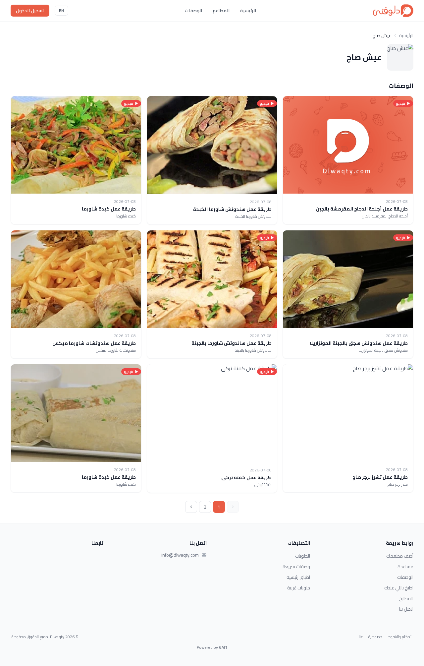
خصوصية (375, 636)
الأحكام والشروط (400, 636)
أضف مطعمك (399, 556)
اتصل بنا (406, 609)
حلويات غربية (298, 587)
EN (61, 10)
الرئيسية (248, 10)
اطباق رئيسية (298, 577)
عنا (361, 636)
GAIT (223, 647)
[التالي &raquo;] (191, 507)
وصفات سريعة (296, 566)
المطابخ (406, 598)
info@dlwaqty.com (180, 555)
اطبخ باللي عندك (398, 587)
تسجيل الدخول (30, 10)
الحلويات (302, 556)
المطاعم (221, 10)
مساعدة (405, 566)
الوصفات (193, 10)
